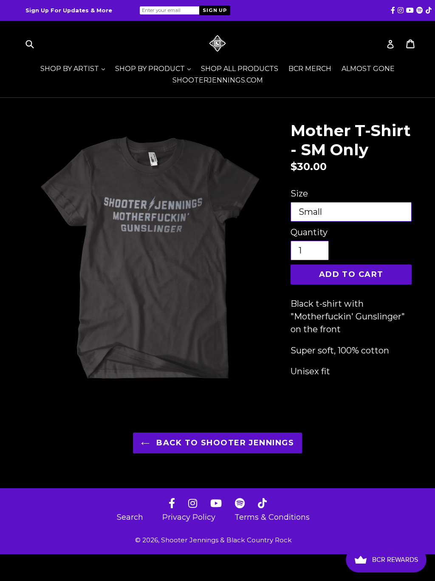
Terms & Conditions (272, 517)
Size (299, 193)
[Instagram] (192, 504)
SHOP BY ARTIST (74, 68)
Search (130, 517)
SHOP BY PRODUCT (155, 68)
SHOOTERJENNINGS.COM (217, 80)
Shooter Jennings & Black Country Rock (226, 540)
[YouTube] (216, 504)
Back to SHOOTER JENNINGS (224, 442)
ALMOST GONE (368, 69)
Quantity (309, 232)
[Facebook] (171, 504)
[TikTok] (262, 504)
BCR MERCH (309, 69)
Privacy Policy (188, 517)
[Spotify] (240, 504)
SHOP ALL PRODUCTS (239, 69)
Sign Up (215, 10)
